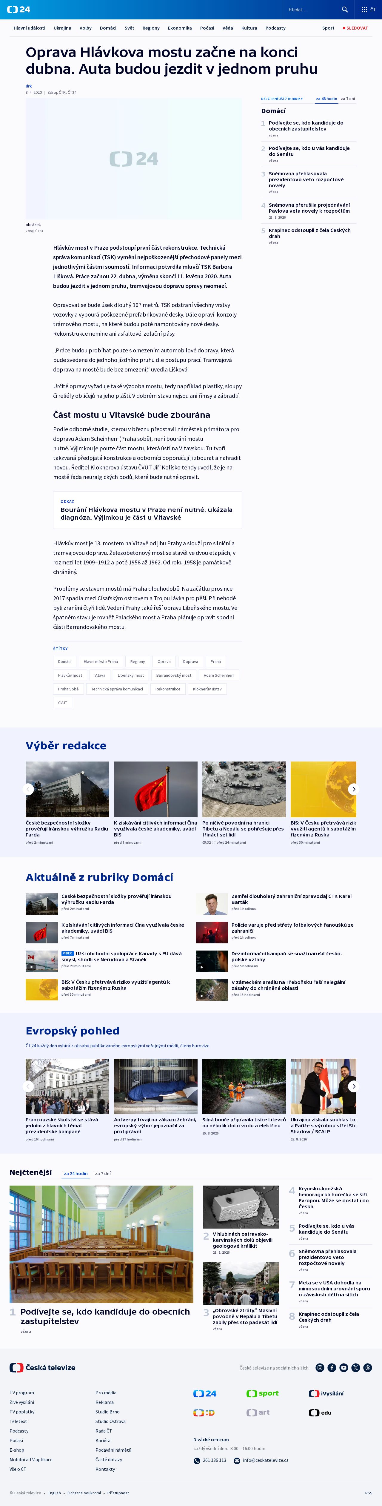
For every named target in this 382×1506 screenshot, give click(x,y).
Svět (129, 28)
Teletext (18, 1421)
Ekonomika (180, 28)
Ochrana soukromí (84, 1493)
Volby (86, 28)
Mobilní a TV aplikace (31, 1459)
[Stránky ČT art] (258, 1412)
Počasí (207, 28)
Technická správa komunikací (117, 689)
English (54, 1493)
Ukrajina (62, 28)
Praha (216, 661)
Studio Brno (108, 1412)
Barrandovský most (173, 675)
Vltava (100, 675)
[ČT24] (18, 9)
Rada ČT (104, 1431)
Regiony (151, 28)
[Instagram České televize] (320, 1368)
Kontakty (105, 1469)
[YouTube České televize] (344, 1368)
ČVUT (62, 702)
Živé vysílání (22, 1402)
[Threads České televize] (367, 1368)
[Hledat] (345, 9)
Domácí (108, 28)
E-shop (17, 1450)
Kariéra (103, 1440)
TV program (22, 1393)
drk (29, 86)
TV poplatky (22, 1412)
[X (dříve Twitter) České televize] (356, 1368)
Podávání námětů (113, 1450)
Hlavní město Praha (101, 661)
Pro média (106, 1393)
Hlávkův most (70, 675)
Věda (228, 28)
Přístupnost (118, 1493)
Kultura (249, 28)
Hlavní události (29, 28)
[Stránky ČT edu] (320, 1412)
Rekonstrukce (168, 689)
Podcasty (276, 28)
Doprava (190, 661)
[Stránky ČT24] (204, 1393)
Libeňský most (131, 675)
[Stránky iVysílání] (326, 1393)
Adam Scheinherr (219, 675)
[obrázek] (134, 158)
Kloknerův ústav (207, 689)
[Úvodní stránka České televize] (43, 1368)
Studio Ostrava (111, 1421)
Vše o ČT (18, 1469)
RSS (368, 1493)
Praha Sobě (68, 689)
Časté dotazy (109, 1459)
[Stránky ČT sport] (263, 1393)
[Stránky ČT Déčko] (204, 1412)
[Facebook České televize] (332, 1368)
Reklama (105, 1402)
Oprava (164, 661)
